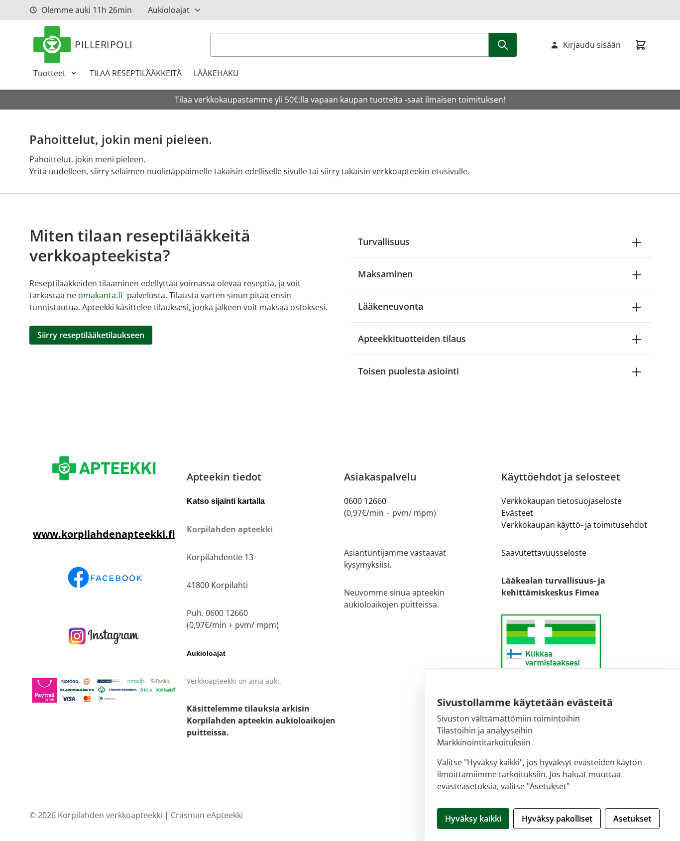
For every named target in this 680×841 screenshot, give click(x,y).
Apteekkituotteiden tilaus (412, 339)
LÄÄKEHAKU (216, 73)
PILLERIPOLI (104, 44)
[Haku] (503, 45)
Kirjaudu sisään (592, 44)
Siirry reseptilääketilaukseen (90, 335)
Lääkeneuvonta (390, 306)
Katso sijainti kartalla (226, 501)
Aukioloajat (169, 9)
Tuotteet (49, 73)
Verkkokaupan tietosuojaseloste (561, 500)
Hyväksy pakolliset (557, 818)
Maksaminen (385, 274)
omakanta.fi (100, 295)
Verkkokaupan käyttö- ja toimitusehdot (574, 524)
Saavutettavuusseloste (543, 552)
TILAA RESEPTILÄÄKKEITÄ (136, 73)
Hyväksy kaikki (473, 818)
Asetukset (632, 818)
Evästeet (517, 512)
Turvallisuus (384, 241)
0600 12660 (365, 500)
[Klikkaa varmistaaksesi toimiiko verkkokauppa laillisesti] (576, 656)
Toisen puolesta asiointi (408, 371)
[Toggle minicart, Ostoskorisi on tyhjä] (641, 45)
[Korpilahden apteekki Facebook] (104, 577)
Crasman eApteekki (207, 815)
